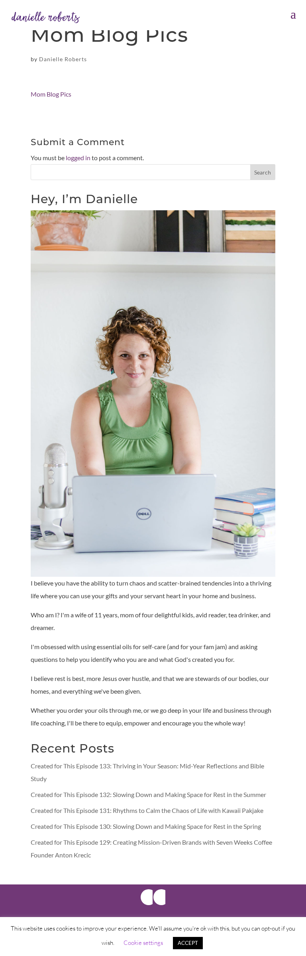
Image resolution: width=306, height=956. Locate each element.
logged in (78, 157)
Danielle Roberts (63, 59)
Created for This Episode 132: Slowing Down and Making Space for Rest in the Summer (148, 794)
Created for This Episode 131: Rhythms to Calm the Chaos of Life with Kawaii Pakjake (147, 810)
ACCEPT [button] (188, 943)
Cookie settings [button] (143, 942)
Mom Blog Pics (51, 94)
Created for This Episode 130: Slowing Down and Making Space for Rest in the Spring (146, 826)
